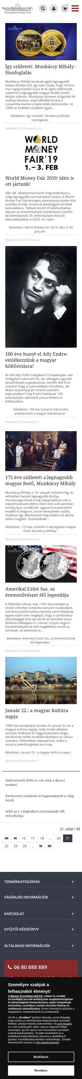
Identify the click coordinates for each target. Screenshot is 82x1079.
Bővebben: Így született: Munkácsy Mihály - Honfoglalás (41, 118)
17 (33, 838)
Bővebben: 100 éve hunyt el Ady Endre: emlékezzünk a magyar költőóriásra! (41, 411)
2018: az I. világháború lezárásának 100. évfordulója (35, 813)
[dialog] (41, 1028)
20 (59, 838)
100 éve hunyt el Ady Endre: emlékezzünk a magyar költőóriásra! (36, 360)
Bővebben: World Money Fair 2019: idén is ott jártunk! (41, 229)
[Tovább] (41, 846)
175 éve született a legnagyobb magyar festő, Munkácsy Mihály (40, 480)
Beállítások (41, 1056)
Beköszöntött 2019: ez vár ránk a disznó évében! (35, 782)
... (50, 838)
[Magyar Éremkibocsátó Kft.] (17, 8)
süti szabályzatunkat (47, 1042)
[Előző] (15, 838)
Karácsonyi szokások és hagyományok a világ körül (39, 798)
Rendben (41, 1070)
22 (6, 846)
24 (24, 846)
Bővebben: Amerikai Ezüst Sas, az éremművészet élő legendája (41, 640)
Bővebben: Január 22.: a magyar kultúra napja (38, 752)
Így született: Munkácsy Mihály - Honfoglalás (41, 69)
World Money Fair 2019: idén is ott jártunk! (39, 181)
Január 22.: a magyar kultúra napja (36, 713)
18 (42, 838)
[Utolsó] (49, 846)
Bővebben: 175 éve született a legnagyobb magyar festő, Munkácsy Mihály (41, 529)
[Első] (6, 838)
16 (24, 838)
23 (15, 846)
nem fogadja (65, 1023)
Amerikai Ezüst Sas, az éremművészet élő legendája (37, 592)
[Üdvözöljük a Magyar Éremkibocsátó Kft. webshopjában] (54, 8)
